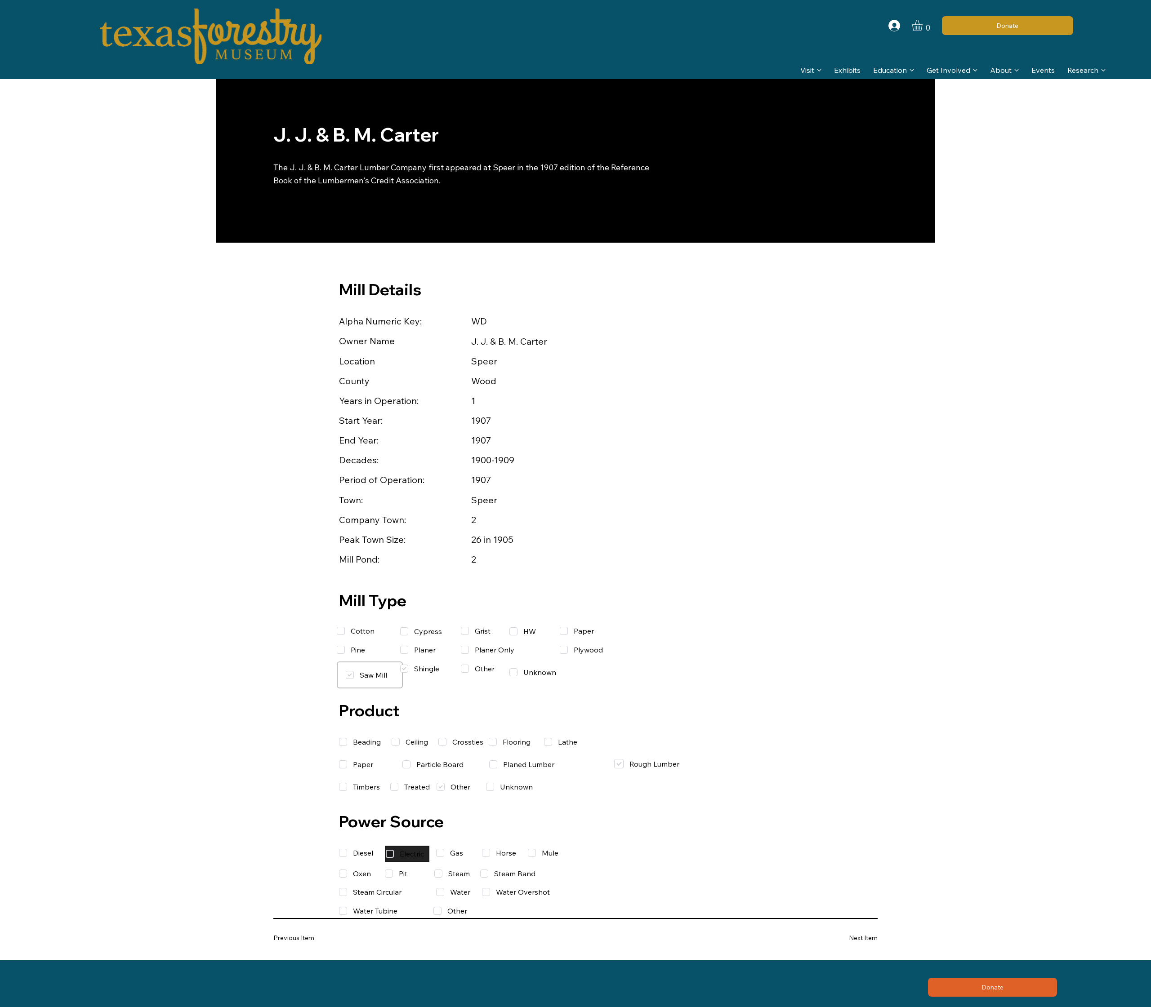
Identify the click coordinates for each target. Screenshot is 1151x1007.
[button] (923, 25)
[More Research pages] (1103, 70)
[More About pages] (1016, 70)
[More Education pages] (912, 70)
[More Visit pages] (819, 70)
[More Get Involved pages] (975, 70)
